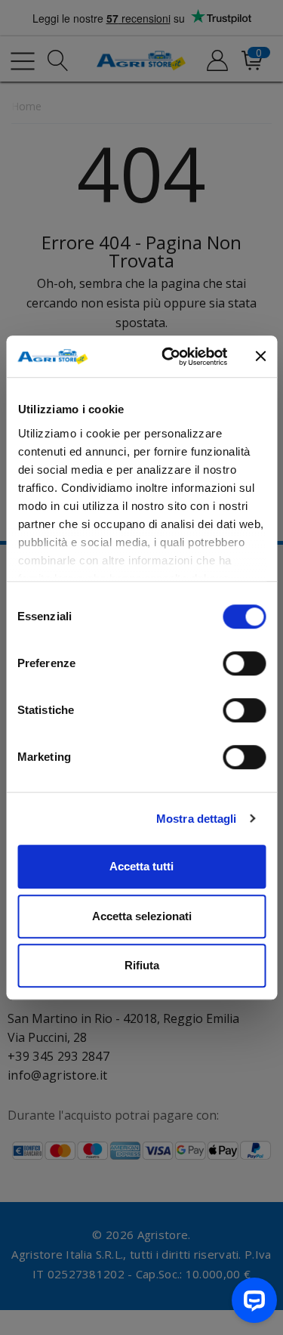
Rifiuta (142, 965)
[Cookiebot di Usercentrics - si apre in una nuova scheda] (168, 356)
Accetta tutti (141, 866)
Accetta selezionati (142, 916)
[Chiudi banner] (260, 356)
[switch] (244, 663)
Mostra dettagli (196, 818)
